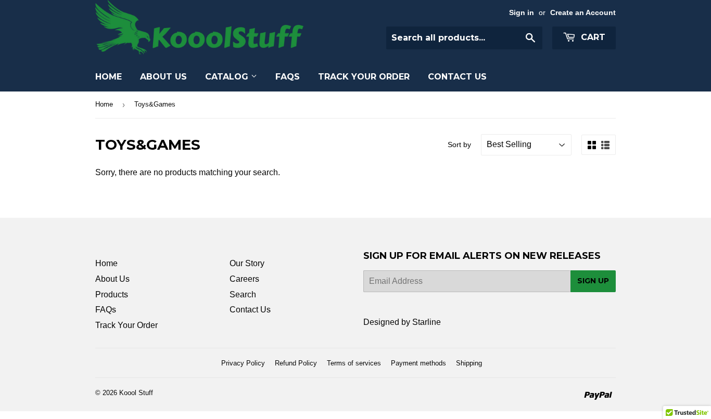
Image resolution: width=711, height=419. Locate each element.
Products (111, 294)
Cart (591, 37)
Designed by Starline (402, 322)
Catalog (228, 77)
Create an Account (583, 13)
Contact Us (457, 77)
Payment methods (418, 363)
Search (243, 294)
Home (108, 77)
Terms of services (354, 363)
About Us (163, 77)
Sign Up (593, 280)
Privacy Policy (243, 363)
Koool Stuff (136, 393)
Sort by (459, 144)
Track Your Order (364, 77)
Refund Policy (296, 363)
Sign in (521, 13)
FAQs (287, 77)
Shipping (469, 363)
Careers (244, 278)
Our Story (247, 263)
